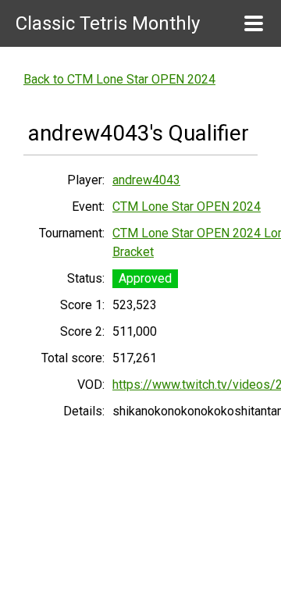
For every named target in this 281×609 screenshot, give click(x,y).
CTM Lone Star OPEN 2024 (186, 206)
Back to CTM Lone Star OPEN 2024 (119, 79)
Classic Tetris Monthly (108, 23)
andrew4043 (146, 180)
